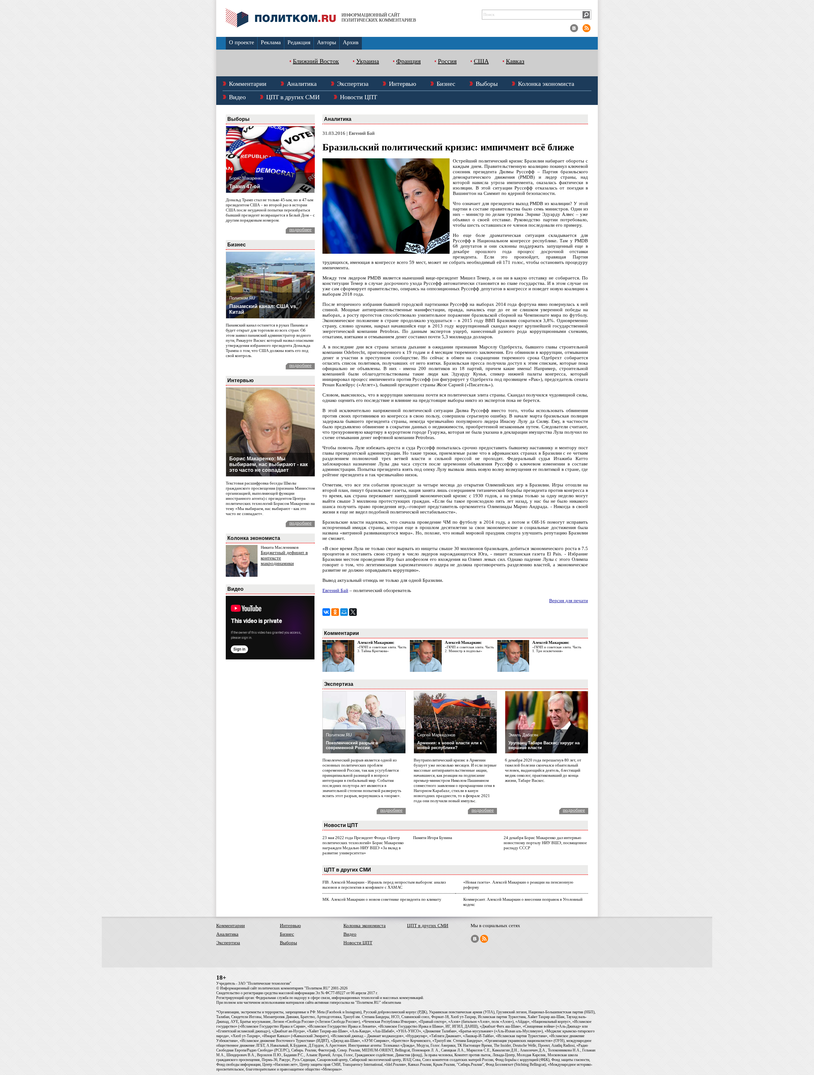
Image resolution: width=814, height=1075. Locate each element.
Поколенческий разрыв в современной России (352, 745)
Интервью (402, 83)
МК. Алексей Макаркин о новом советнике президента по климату (381, 899)
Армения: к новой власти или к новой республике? (449, 745)
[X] (353, 612)
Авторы (326, 42)
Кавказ (515, 61)
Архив (351, 42)
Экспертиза (353, 83)
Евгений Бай (335, 590)
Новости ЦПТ (358, 97)
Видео (237, 97)
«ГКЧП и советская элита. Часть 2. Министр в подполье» (469, 649)
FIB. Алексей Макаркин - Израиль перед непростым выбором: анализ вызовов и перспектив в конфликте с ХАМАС (384, 885)
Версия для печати (568, 600)
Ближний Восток (316, 61)
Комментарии (247, 83)
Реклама (271, 42)
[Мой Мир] (344, 612)
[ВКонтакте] (326, 612)
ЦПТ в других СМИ (293, 97)
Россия (447, 61)
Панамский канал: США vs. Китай (263, 309)
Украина (367, 61)
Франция (408, 61)
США (481, 61)
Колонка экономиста (546, 83)
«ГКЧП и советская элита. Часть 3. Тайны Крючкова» (381, 649)
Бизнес (446, 83)
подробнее (300, 229)
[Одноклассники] (335, 612)
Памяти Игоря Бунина (432, 837)
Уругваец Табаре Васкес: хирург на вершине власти (544, 745)
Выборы (487, 83)
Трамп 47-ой (244, 186)
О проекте (241, 42)
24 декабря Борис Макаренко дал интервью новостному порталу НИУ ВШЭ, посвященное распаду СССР (545, 842)
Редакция (298, 42)
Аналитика (302, 83)
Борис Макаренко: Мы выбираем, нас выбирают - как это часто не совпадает (268, 464)
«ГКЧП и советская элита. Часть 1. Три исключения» (556, 649)
